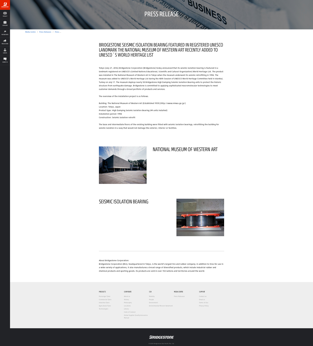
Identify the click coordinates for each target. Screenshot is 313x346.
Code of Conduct (130, 312)
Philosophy (128, 303)
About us (127, 296)
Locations (127, 306)
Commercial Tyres (105, 299)
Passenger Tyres (104, 296)
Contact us (203, 296)
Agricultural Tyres (105, 306)
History (126, 299)
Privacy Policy (204, 306)
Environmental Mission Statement (161, 306)
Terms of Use (203, 303)
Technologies (103, 309)
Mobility (152, 296)
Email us (202, 299)
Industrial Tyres (104, 303)
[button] (5, 23)
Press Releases (179, 296)
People (151, 299)
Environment (153, 303)
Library (126, 309)
